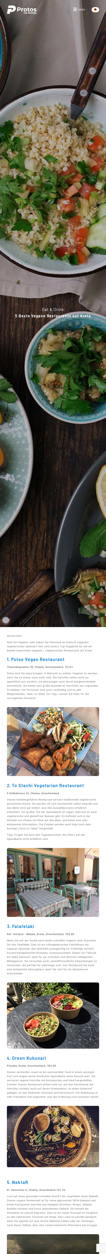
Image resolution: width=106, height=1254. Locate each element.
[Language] (95, 9)
